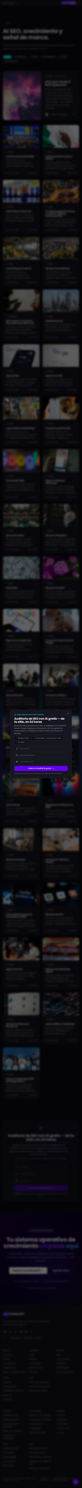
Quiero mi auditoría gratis (39, 768)
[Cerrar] (68, 713)
